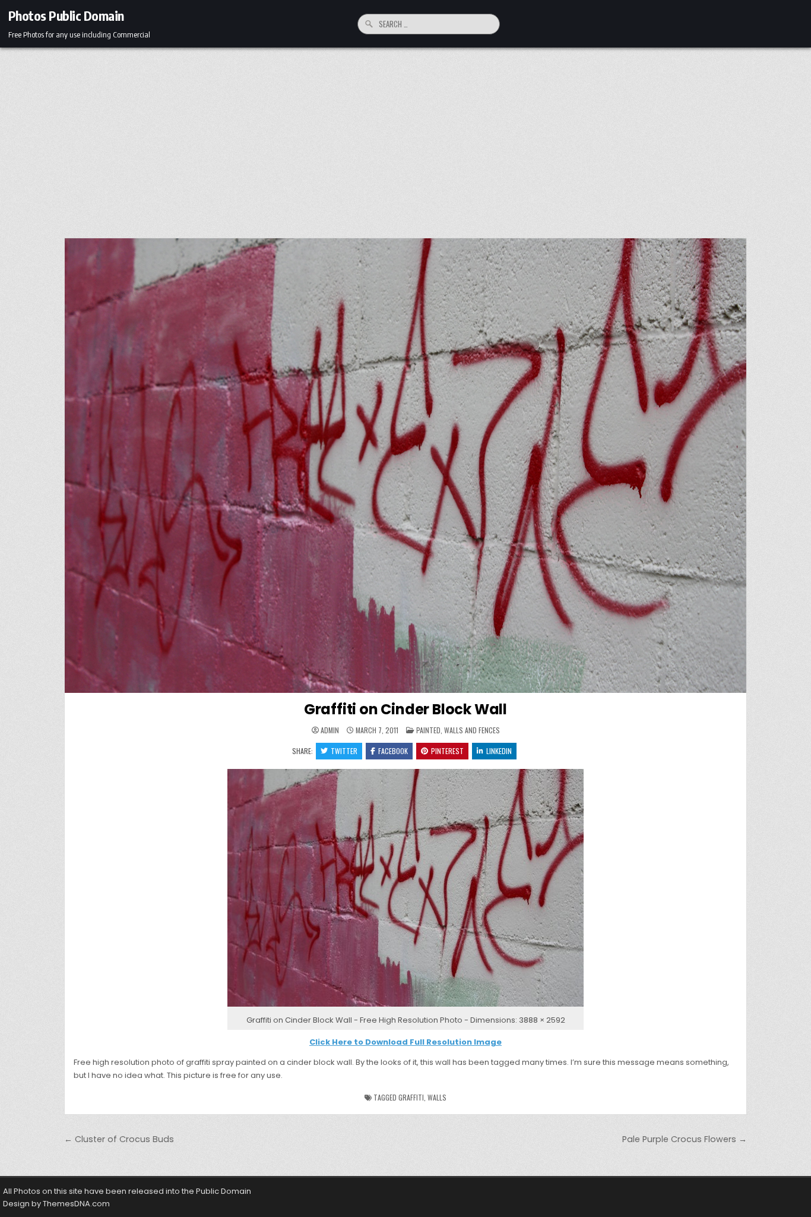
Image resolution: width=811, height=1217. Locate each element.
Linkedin (499, 751)
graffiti (411, 1097)
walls (436, 1097)
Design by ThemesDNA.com (56, 1203)
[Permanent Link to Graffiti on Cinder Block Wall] (405, 465)
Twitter (344, 751)
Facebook (393, 751)
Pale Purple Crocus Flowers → (684, 1139)
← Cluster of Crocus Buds (119, 1139)
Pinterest (447, 751)
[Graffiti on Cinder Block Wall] (405, 1007)
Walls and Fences (472, 730)
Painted (428, 730)
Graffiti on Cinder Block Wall (405, 709)
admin (330, 730)
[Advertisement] (405, 136)
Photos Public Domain (66, 15)
